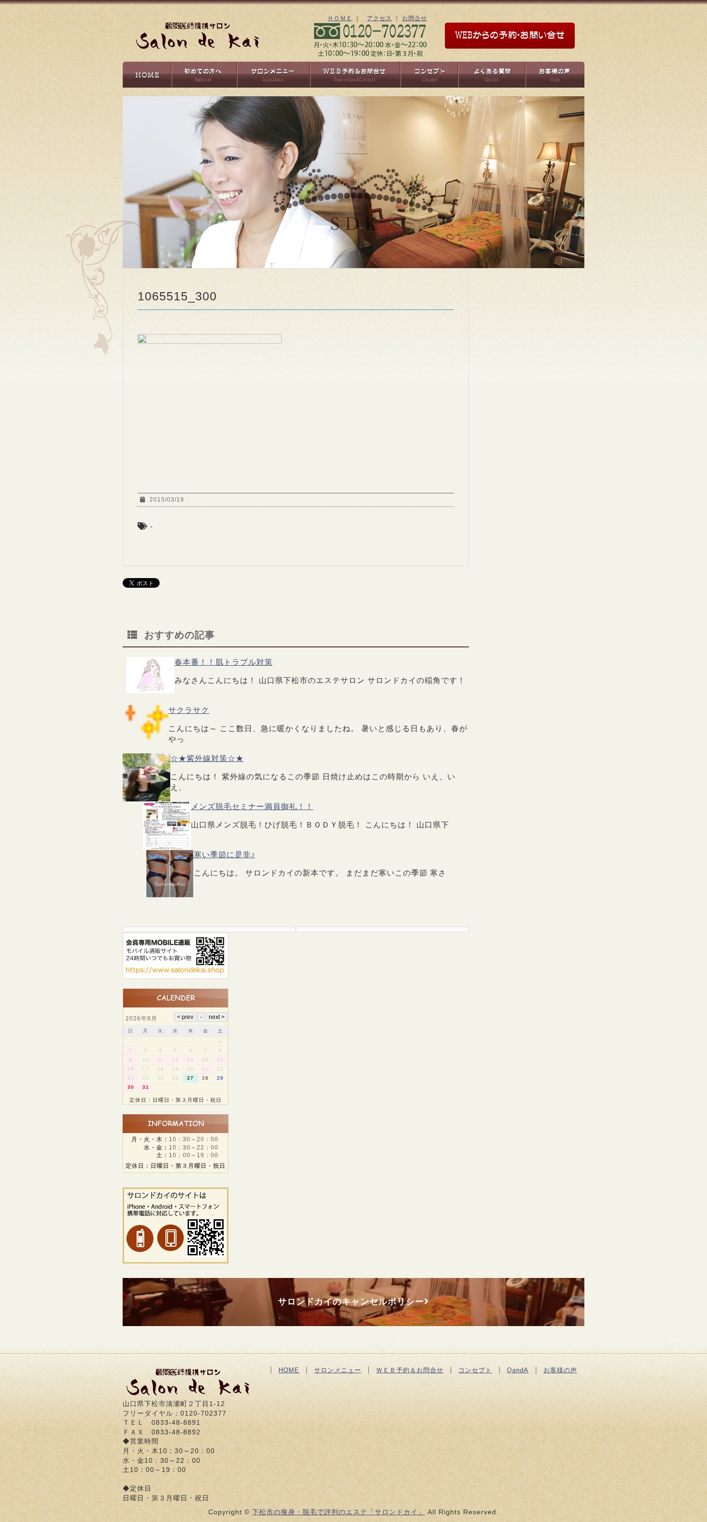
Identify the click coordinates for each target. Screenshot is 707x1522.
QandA (518, 1370)
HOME (288, 1370)
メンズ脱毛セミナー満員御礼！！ (252, 806)
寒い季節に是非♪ (224, 855)
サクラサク (188, 710)
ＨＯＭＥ (340, 18)
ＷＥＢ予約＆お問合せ (409, 1370)
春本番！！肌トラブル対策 (224, 662)
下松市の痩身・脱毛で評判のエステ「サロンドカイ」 (338, 1512)
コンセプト (475, 1370)
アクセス (379, 18)
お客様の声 (560, 1370)
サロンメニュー (337, 1370)
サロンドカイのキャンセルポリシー (351, 1301)
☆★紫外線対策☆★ (207, 758)
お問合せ (414, 18)
